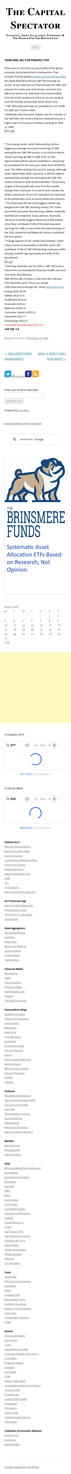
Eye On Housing (14, 1050)
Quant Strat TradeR (16, 1399)
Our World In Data (15, 1209)
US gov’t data (12, 1263)
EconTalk (10, 1109)
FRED (7, 1190)
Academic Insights (15, 1014)
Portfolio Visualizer (15, 1304)
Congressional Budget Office (21, 860)
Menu (35, 46)
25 (14, 634)
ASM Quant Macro (15, 1335)
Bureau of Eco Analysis (18, 846)
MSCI (7, 1195)
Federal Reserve (14, 869)
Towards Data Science (17, 1417)
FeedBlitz (24, 410)
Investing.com (12, 1150)
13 (32, 625)
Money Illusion (13, 1064)
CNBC (8, 978)
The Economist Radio (16, 1104)
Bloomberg (11, 973)
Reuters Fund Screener (18, 1308)
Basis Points (12, 1023)
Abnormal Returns (15, 932)
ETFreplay (10, 1286)
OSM (7, 1376)
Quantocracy (12, 1394)
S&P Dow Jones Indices (18, 1236)
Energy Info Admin (15, 864)
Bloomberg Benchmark (18, 1095)
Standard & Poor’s (15, 1240)
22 (50, 629)
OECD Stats (11, 1204)
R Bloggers (11, 1408)
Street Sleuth (12, 955)
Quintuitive (11, 1403)
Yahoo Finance (13, 1154)
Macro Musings (13, 1118)
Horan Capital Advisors (18, 1059)
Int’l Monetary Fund (15, 910)
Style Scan (10, 1313)
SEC (7, 883)
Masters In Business (16, 1127)
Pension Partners (15, 1073)
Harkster (10, 937)
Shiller (8, 1227)
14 (41, 625)
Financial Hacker (14, 1363)
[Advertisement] (35, 687)
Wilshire (9, 1258)
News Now (11, 941)
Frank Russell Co (14, 1222)
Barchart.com (12, 1145)
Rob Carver (11, 1340)
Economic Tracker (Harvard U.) (22, 1354)
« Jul (7, 642)
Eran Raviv (11, 1358)
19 (23, 629)
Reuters (9, 996)
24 (6, 634)
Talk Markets (12, 960)
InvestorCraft (12, 1295)
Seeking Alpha (13, 950)
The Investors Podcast (17, 1114)
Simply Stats (12, 1412)
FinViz (8, 1290)
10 (6, 625)
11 (14, 625)
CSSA (8, 1344)
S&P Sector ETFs (14, 1231)
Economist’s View (14, 1046)
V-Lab (8, 1322)
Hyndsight (10, 1372)
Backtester (11, 1277)
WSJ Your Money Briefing (19, 1132)
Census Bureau (13, 855)
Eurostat (9, 1186)
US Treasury (12, 887)
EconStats (10, 1181)
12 (23, 625)
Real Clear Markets (15, 946)
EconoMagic (11, 1172)
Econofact (10, 1041)
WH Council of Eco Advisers (20, 892)
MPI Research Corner (17, 1068)
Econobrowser (13, 1037)
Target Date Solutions (17, 1317)
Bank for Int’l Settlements (19, 905)
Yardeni (9, 1082)
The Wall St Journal (15, 1000)
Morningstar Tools (15, 1299)
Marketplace (12, 1123)
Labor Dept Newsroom (17, 873)
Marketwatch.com (15, 991)
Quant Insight (12, 1390)
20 (32, 629)
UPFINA (9, 1077)
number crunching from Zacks (49, 76)
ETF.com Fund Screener (18, 1281)
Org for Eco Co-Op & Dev (18, 914)
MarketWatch (12, 1444)
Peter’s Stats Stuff (15, 1381)
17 (6, 629)
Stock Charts (12, 1245)
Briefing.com (12, 1435)
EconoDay (10, 1440)
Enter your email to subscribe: (22, 390)
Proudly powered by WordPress (22, 1467)
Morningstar (12, 1200)
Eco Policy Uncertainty (17, 1177)
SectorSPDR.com (54, 287)
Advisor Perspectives (17, 1018)
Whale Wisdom (13, 1254)
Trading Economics (15, 1249)
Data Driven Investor (16, 1349)
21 (41, 629)
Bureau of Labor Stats (17, 851)
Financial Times (13, 987)
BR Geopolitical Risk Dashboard (23, 1168)
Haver (8, 1055)
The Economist (13, 982)
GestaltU (10, 1367)
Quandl (9, 1218)
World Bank (11, 919)
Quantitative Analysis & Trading (23, 1385)
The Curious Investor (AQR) (20, 1100)
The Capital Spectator (35, 18)
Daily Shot (10, 1032)
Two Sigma (11, 1421)
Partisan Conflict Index (17, 1213)
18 (14, 629)
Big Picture (10, 1027)
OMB (7, 878)
